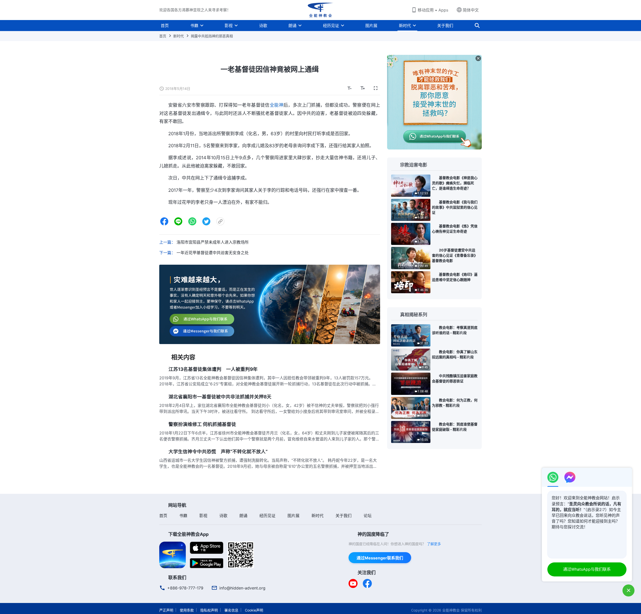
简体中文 (471, 10)
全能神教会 (451, 610)
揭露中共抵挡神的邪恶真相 (212, 36)
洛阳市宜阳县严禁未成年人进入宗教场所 (213, 242)
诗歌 (263, 25)
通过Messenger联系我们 (380, 557)
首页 (165, 25)
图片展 (371, 25)
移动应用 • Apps (433, 10)
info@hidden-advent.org (242, 587)
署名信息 (231, 610)
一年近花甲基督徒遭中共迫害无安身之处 (213, 252)
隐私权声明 (209, 610)
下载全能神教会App (188, 534)
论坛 (368, 515)
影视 (229, 25)
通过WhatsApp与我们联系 (587, 569)
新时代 (405, 25)
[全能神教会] (320, 10)
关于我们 (445, 25)
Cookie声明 (254, 610)
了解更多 (434, 544)
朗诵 (292, 25)
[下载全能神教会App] (172, 554)
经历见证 (331, 25)
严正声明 (166, 610)
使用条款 (187, 610)
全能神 (276, 105)
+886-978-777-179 (185, 587)
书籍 (194, 25)
